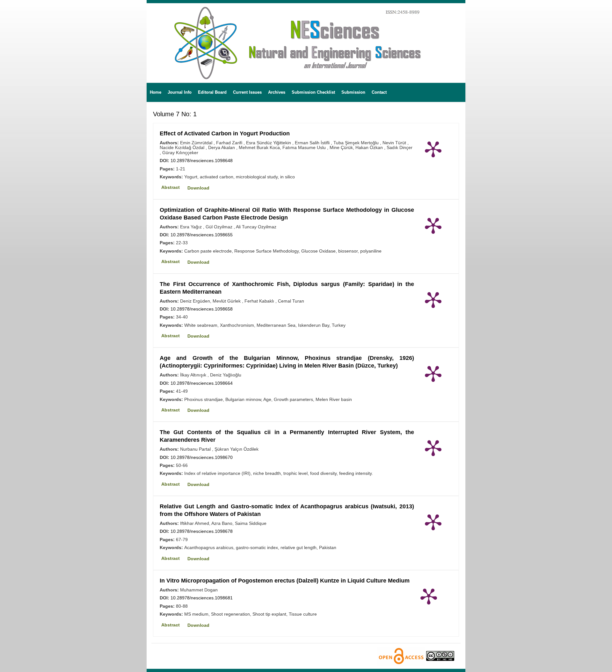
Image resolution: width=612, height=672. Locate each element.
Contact (379, 92)
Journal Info (180, 92)
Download (198, 187)
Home (155, 92)
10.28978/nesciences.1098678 (202, 531)
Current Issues (247, 92)
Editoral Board (212, 92)
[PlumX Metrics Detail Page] (433, 149)
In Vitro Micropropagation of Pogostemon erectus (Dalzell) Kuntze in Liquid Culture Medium (285, 580)
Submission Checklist (313, 92)
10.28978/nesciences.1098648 (202, 160)
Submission (353, 92)
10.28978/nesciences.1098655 (202, 234)
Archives (276, 92)
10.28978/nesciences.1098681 (202, 597)
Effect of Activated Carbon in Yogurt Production (225, 133)
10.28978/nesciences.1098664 (202, 383)
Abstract (170, 187)
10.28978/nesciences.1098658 (202, 308)
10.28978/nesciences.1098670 (202, 457)
